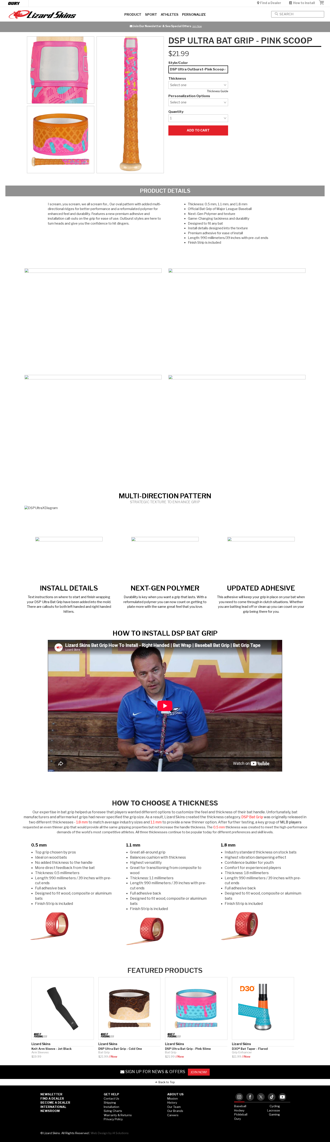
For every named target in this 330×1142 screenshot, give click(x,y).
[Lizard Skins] (55, 14)
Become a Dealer (55, 1102)
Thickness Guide (217, 91)
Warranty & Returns (118, 1115)
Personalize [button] (194, 15)
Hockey (239, 1110)
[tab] (239, 1097)
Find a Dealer (271, 3)
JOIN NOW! (199, 1072)
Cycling (275, 1106)
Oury (237, 1118)
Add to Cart (198, 130)
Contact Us (111, 1098)
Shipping (110, 1102)
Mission (172, 1098)
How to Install (303, 3)
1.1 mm (133, 845)
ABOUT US (175, 1094)
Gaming (274, 1114)
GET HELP (111, 1094)
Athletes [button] (169, 15)
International (53, 1107)
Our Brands (175, 1111)
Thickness (177, 79)
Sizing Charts (113, 1111)
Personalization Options (189, 96)
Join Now (56, 26)
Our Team (174, 1107)
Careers (172, 1115)
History (172, 1102)
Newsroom (50, 1111)
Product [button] (132, 15)
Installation (111, 1107)
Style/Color (178, 63)
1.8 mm (228, 845)
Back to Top (166, 1082)
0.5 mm (39, 845)
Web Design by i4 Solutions (110, 1133)
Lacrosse (273, 1110)
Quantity (175, 112)
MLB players (290, 822)
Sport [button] (151, 15)
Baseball (240, 1106)
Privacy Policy (113, 1119)
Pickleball (240, 1114)
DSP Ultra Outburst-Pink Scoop (197, 69)
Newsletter (51, 1094)
